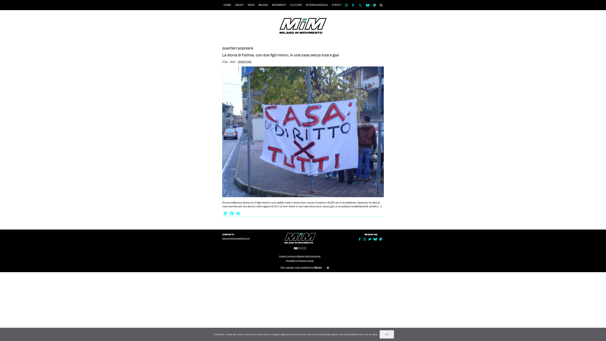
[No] (602, 334)
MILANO (263, 5)
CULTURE (296, 5)
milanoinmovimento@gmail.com (236, 238)
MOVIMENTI (279, 5)
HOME (227, 5)
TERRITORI (244, 62)
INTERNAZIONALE (317, 5)
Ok (386, 334)
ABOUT (239, 5)
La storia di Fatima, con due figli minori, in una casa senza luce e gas (280, 55)
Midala (318, 267)
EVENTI (336, 5)
